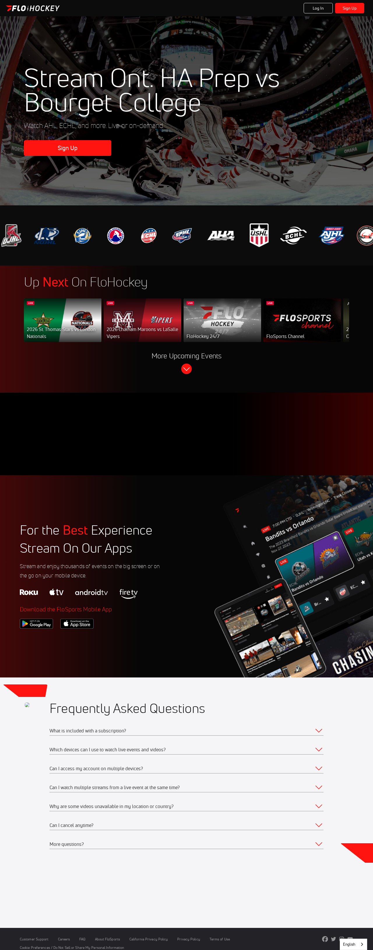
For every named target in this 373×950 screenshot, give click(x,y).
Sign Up (350, 8)
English (349, 944)
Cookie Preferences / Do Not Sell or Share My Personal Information (72, 947)
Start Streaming (62, 326)
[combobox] (353, 944)
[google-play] (36, 638)
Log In (318, 8)
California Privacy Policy (148, 939)
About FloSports (107, 939)
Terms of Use (220, 939)
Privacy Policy (188, 939)
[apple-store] (77, 638)
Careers (64, 939)
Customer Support (34, 939)
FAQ (82, 939)
